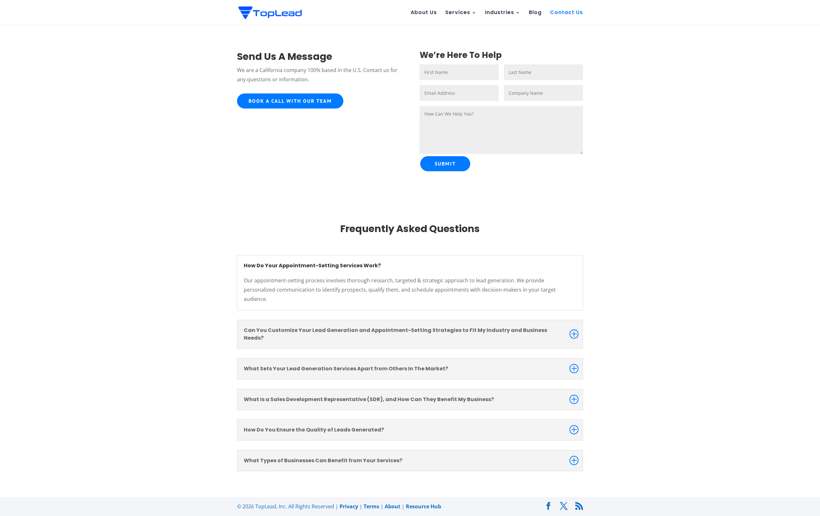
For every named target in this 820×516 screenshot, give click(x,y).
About (392, 506)
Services (457, 13)
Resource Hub (423, 506)
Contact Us (566, 13)
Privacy (349, 506)
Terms (371, 506)
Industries (499, 13)
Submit (445, 163)
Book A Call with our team (290, 101)
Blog (535, 13)
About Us (424, 13)
